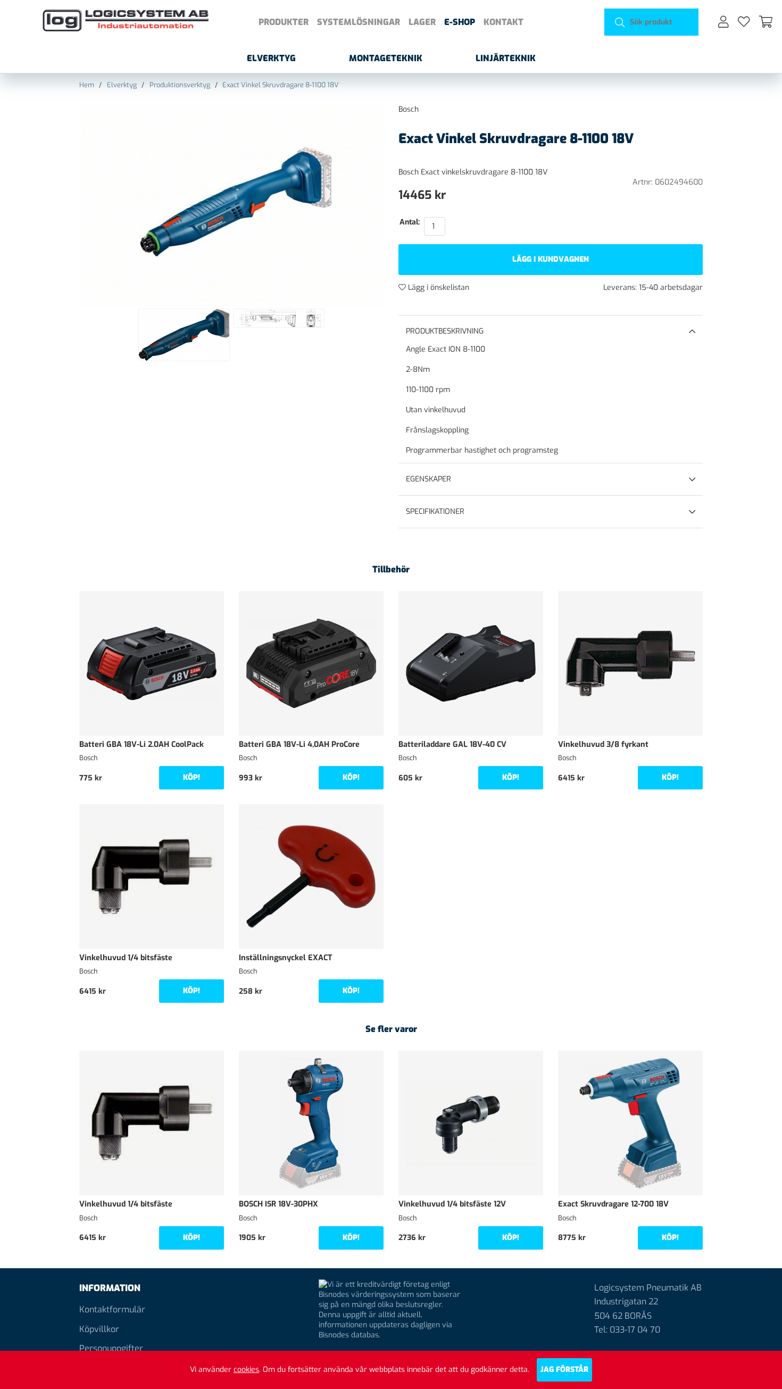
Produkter (284, 22)
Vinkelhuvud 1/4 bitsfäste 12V (452, 1204)
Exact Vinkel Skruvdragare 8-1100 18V (280, 84)
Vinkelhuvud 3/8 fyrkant (603, 744)
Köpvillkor (99, 1329)
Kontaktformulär (112, 1309)
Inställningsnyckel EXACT (285, 958)
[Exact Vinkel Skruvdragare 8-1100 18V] (184, 335)
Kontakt (503, 22)
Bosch (408, 109)
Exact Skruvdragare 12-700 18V (613, 1204)
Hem (86, 84)
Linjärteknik (506, 58)
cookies (246, 1370)
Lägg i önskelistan (437, 287)
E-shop (459, 22)
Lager (422, 22)
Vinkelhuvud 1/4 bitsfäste (125, 958)
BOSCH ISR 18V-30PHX (278, 1204)
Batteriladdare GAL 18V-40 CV (452, 744)
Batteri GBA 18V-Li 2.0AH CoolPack (141, 744)
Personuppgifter (111, 1348)
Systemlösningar (358, 22)
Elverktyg (271, 58)
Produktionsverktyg (179, 84)
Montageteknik (385, 58)
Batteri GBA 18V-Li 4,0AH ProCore (299, 744)
